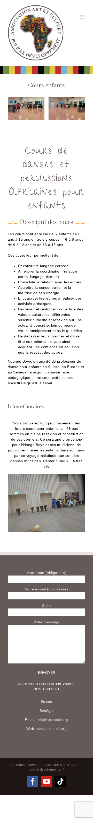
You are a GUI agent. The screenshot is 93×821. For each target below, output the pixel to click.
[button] (12, 108)
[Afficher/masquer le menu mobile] (82, 17)
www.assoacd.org (51, 729)
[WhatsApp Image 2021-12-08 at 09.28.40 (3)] (26, 108)
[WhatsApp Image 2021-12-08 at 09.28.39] (67, 108)
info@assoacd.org (52, 720)
